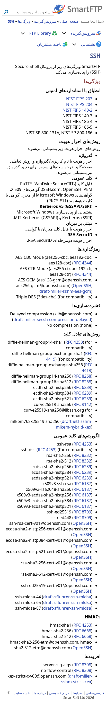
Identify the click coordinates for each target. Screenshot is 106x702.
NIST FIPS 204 (79, 104)
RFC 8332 (82, 455)
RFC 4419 (87, 367)
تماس (90, 693)
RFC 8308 (82, 665)
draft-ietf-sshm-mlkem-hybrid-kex (74, 424)
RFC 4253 (74, 342)
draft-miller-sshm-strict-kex (76, 679)
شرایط (78, 693)
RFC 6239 (82, 387)
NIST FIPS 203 (79, 99)
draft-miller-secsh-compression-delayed (52, 319)
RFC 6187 (82, 483)
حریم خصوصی (59, 693)
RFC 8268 (82, 376)
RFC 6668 (82, 631)
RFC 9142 (82, 404)
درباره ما (40, 693)
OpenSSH (82, 285)
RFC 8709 (82, 512)
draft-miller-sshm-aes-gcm (65, 291)
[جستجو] (6, 12)
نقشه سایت (22, 693)
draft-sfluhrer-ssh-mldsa (67, 597)
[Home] (77, 9)
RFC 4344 (82, 263)
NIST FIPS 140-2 (77, 110)
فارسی (99, 693)
